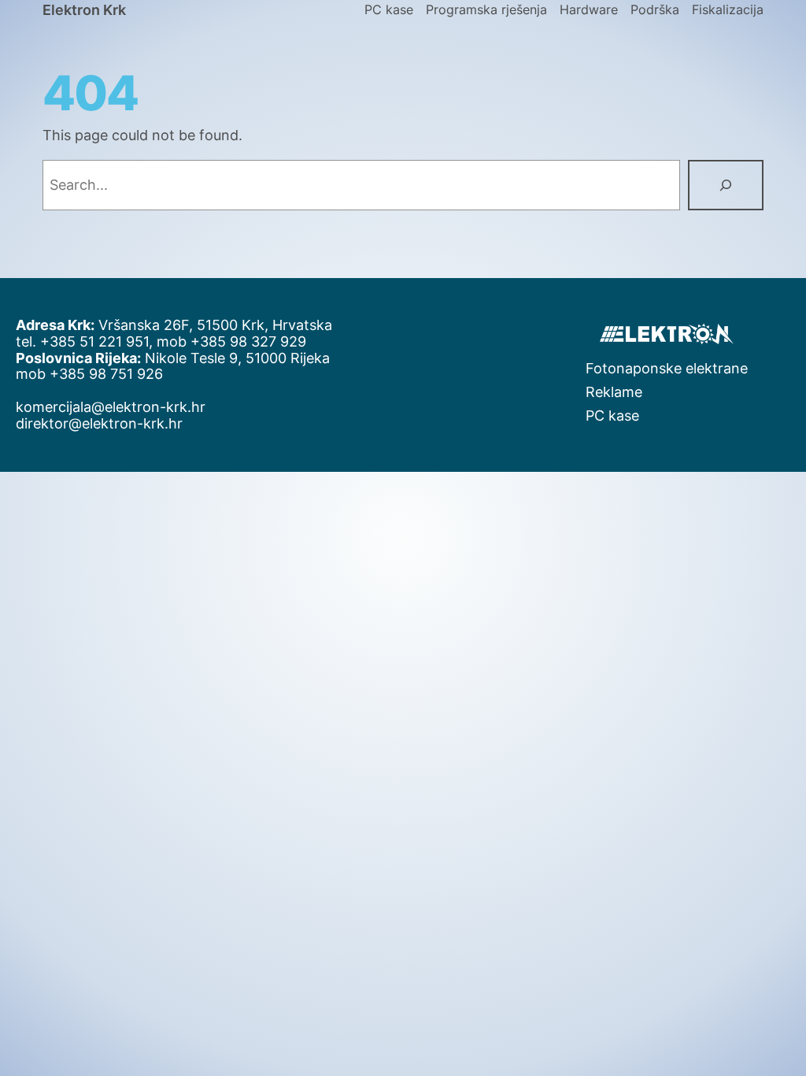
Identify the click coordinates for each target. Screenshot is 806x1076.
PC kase (612, 415)
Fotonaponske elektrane (667, 368)
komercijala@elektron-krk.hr (110, 407)
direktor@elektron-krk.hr (99, 423)
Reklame (614, 392)
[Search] (725, 185)
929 (293, 341)
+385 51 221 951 (94, 341)
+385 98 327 (235, 341)
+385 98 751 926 (106, 373)
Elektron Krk (84, 10)
